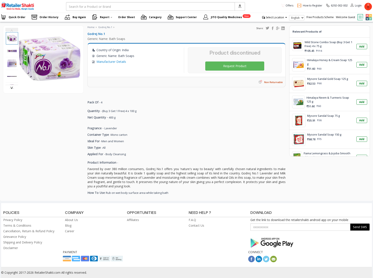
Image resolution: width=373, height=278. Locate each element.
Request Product (235, 66)
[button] (368, 14)
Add (361, 46)
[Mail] (273, 261)
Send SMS (360, 227)
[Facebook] (251, 261)
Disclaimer (10, 248)
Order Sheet (126, 17)
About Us (71, 220)
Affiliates (133, 220)
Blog (68, 225)
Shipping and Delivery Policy (22, 242)
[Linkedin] (259, 261)
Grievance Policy (14, 237)
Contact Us (196, 225)
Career (69, 231)
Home (91, 27)
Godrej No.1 (105, 27)
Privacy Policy (12, 220)
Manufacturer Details (111, 62)
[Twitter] (266, 261)
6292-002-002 (339, 5)
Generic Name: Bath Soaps (106, 39)
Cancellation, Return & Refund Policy (28, 231)
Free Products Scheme (320, 17)
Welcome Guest (345, 17)
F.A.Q (192, 220)
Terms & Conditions (17, 225)
